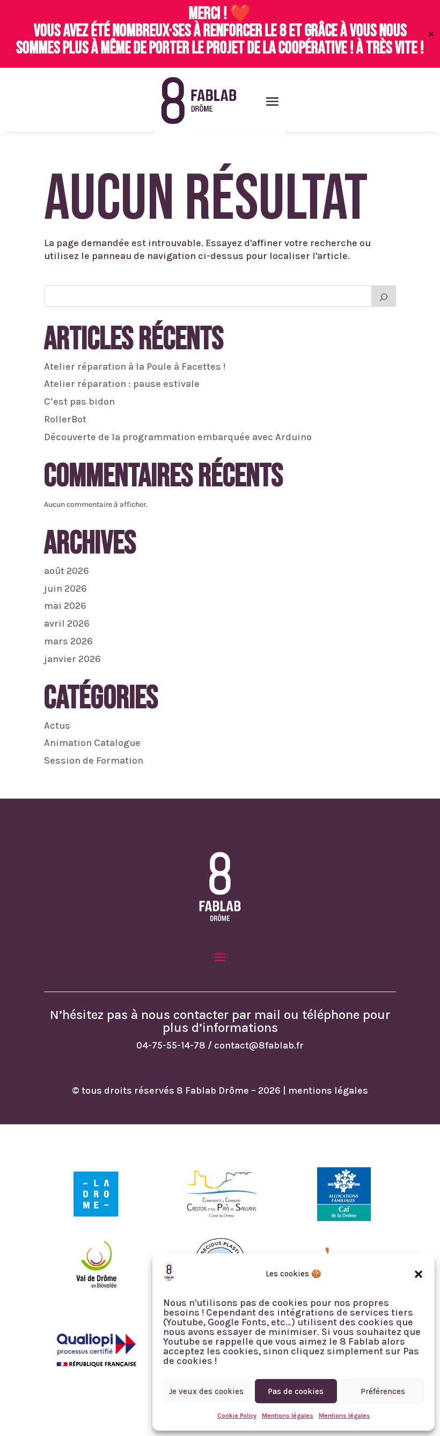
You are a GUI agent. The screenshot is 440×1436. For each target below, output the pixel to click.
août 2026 (66, 571)
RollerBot (65, 419)
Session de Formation (93, 760)
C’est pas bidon (79, 401)
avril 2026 (67, 623)
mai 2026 (65, 606)
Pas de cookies (296, 1391)
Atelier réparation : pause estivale (122, 384)
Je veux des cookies (206, 1391)
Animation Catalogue (92, 743)
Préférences (383, 1391)
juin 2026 (65, 588)
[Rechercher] (383, 296)
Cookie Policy (236, 1415)
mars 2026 (68, 641)
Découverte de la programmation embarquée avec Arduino (178, 437)
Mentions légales (287, 1415)
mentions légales (328, 1090)
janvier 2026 (72, 659)
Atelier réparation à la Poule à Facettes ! (134, 366)
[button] (418, 1274)
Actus (57, 725)
